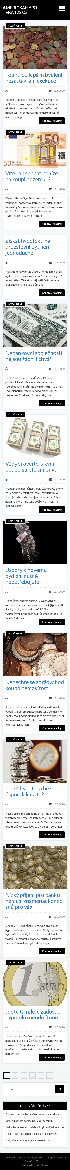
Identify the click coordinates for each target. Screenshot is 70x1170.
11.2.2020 (59, 916)
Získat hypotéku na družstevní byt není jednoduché (27, 247)
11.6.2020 (59, 90)
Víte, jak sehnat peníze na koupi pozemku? (31, 176)
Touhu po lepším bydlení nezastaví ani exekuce (33, 78)
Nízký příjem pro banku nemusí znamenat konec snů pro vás (33, 901)
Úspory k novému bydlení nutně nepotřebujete (26, 576)
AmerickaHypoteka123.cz (20, 10)
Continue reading (52, 120)
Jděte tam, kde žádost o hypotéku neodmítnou (32, 1014)
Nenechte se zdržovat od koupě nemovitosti (34, 685)
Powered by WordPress (35, 1165)
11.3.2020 (59, 697)
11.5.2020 (59, 262)
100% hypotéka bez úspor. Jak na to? (28, 791)
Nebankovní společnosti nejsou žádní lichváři (33, 356)
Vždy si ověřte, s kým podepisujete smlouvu (31, 466)
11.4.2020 (59, 479)
